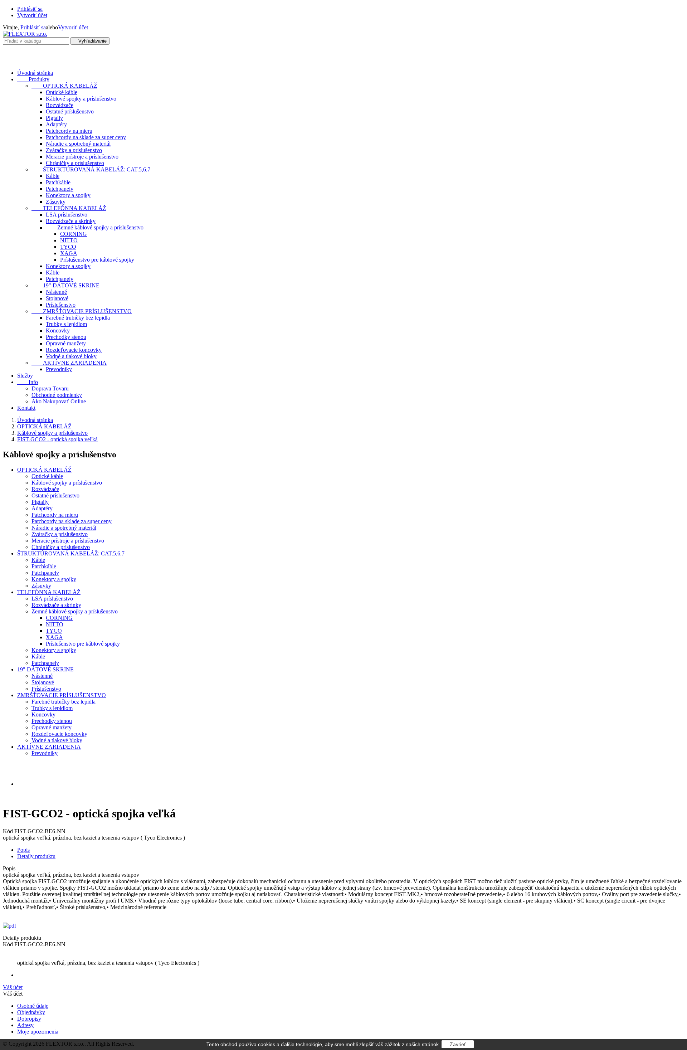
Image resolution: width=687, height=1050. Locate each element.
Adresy (25, 1025)
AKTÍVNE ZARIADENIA (69, 363)
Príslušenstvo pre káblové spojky (97, 260)
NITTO (69, 240)
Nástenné (56, 292)
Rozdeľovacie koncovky (74, 350)
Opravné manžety (66, 343)
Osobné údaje (32, 1006)
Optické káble (61, 92)
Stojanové (57, 298)
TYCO (68, 247)
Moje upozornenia (37, 1032)
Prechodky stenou (66, 337)
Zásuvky (55, 202)
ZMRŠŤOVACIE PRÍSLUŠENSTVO (81, 311)
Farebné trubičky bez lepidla (78, 318)
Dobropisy (29, 1019)
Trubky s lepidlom (66, 324)
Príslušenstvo (60, 305)
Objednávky (31, 1012)
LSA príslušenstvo (66, 215)
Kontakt (26, 408)
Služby (25, 376)
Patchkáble (58, 182)
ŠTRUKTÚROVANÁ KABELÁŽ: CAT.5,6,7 (90, 169)
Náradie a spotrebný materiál (78, 144)
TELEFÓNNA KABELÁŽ (68, 208)
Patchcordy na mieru (69, 131)
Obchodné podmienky (56, 395)
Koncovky (58, 330)
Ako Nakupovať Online (58, 401)
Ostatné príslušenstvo (70, 111)
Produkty (33, 79)
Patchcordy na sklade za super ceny (86, 137)
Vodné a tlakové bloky (71, 356)
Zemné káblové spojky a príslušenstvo (94, 227)
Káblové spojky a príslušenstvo (81, 99)
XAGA (68, 253)
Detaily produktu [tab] (36, 856)
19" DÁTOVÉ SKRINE (65, 285)
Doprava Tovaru (50, 388)
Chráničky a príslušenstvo (75, 163)
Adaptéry (56, 124)
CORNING (73, 234)
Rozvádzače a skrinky (71, 221)
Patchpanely (59, 189)
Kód (8, 831)
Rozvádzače (59, 105)
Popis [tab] (23, 850)
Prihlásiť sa (30, 9)
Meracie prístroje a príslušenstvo (82, 157)
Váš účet (13, 987)
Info (27, 382)
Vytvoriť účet (32, 15)
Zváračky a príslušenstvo (74, 150)
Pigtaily (54, 118)
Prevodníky (59, 369)
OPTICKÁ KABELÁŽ (64, 86)
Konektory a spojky (68, 195)
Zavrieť (458, 1044)
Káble (52, 176)
